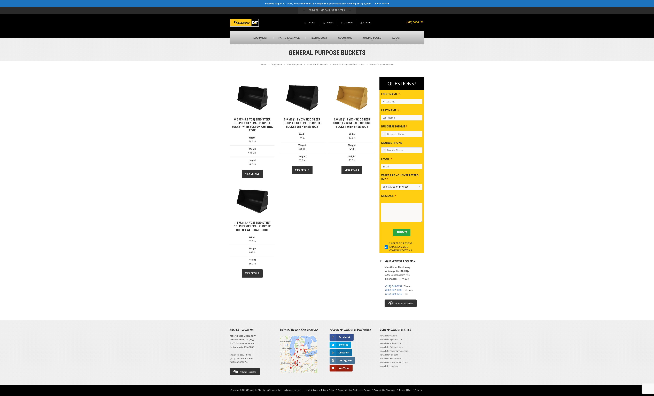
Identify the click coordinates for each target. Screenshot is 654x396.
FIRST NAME (389, 94)
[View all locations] (298, 375)
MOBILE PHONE (391, 143)
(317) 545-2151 (415, 22)
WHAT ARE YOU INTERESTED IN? (400, 177)
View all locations (404, 303)
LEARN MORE (381, 3)
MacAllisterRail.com (388, 355)
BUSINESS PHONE (393, 126)
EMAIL (385, 159)
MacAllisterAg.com (388, 336)
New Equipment (294, 64)
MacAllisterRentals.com (390, 358)
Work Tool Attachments (317, 64)
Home (263, 64)
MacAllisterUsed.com (389, 366)
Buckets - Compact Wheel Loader (348, 64)
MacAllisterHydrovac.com (391, 339)
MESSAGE (387, 196)
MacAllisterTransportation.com (393, 362)
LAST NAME (388, 110)
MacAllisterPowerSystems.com (393, 351)
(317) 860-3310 (393, 294)
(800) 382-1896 (393, 290)
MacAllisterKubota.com (390, 343)
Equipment (277, 64)
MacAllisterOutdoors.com (391, 347)
